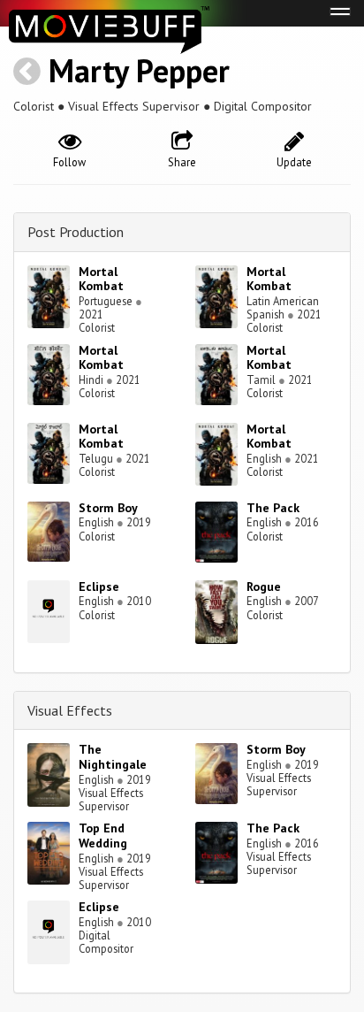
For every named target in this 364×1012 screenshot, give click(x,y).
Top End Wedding (103, 835)
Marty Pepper (139, 70)
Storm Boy (108, 508)
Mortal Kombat (101, 279)
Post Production (75, 232)
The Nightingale (113, 756)
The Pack (273, 508)
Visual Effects (69, 710)
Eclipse (99, 586)
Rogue (263, 586)
